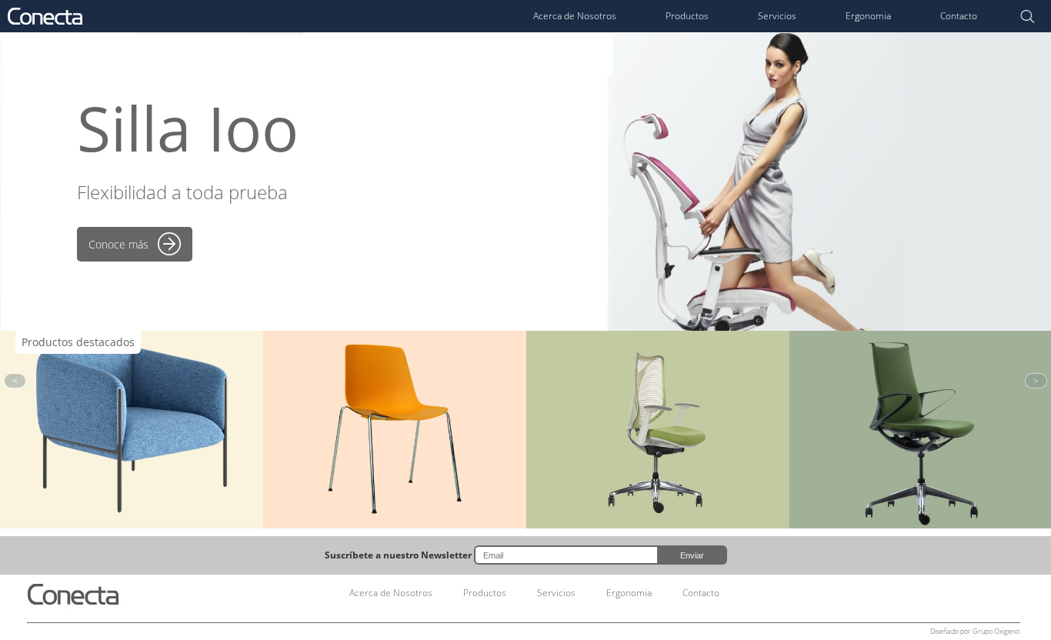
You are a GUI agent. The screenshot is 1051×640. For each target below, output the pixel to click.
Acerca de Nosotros (574, 15)
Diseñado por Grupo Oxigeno (974, 631)
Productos (687, 15)
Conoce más (118, 244)
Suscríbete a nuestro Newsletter (398, 555)
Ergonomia (868, 15)
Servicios (777, 15)
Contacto (958, 15)
